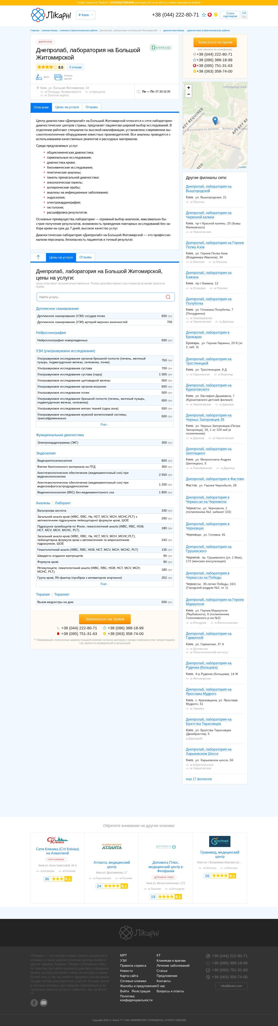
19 (153, 897)
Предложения (167, 976)
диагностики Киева (173, 30)
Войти (124, 991)
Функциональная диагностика (60, 435)
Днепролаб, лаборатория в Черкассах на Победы (208, 575)
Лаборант (63, 503)
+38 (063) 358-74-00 (214, 71)
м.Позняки (69, 871)
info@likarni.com (231, 986)
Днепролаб (45, 42)
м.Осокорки (48, 871)
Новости (126, 971)
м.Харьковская (102, 878)
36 (47, 879)
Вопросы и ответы (170, 991)
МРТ (123, 955)
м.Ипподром (176, 888)
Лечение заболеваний (173, 965)
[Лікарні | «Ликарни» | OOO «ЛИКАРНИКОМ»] (139, 932)
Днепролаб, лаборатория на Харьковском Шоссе (209, 752)
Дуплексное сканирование (57, 308)
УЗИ (123, 960)
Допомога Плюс (164, 877)
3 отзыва (75, 67)
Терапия (43, 594)
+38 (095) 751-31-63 (214, 66)
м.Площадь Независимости (63, 91)
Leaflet (242, 167)
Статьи (162, 971)
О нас (161, 986)
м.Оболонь (209, 868)
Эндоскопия (46, 453)
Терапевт (62, 594)
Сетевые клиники (133, 981)
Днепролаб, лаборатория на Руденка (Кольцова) (209, 665)
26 (207, 876)
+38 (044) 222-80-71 (175, 15)
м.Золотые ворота (57, 95)
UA (244, 13)
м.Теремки (154, 888)
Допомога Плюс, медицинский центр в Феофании (166, 867)
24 (99, 886)
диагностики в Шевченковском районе (208, 30)
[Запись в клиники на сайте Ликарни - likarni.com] (51, 15)
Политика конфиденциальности (136, 998)
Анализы (43, 503)
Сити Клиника (56, 859)
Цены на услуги (61, 257)
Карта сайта (129, 976)
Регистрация (141, 991)
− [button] (188, 94)
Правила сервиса (133, 965)
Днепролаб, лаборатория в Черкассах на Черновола (208, 500)
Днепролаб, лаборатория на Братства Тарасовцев (209, 722)
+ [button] (188, 87)
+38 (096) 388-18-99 (214, 60)
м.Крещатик (97, 91)
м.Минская (231, 868)
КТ (159, 955)
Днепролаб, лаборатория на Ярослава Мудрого (209, 692)
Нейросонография (51, 333)
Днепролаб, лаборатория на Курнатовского (209, 387)
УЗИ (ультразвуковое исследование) (65, 351)
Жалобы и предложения (138, 986)
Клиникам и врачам (171, 960)
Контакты (164, 981)
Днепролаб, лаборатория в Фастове (215, 479)
